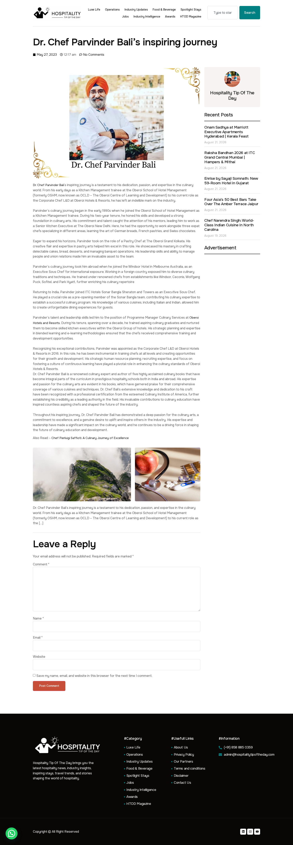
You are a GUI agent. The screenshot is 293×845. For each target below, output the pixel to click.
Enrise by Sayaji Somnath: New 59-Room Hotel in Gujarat (231, 180)
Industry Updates (136, 9)
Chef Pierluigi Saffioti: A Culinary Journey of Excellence (90, 438)
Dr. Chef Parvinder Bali (48, 185)
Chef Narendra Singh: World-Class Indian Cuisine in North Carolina (229, 225)
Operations (112, 9)
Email (38, 637)
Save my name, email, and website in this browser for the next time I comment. (94, 675)
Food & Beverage (164, 9)
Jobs (125, 16)
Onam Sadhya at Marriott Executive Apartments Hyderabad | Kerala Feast (226, 132)
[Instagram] (250, 832)
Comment (41, 564)
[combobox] (222, 12)
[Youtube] (257, 832)
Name (38, 618)
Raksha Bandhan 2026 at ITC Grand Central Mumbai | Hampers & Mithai (229, 157)
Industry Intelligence (147, 16)
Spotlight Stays (191, 9)
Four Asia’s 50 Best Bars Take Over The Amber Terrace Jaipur (231, 202)
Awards (170, 16)
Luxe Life (94, 9)
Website (39, 656)
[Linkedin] (243, 832)
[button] (12, 833)
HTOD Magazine (191, 16)
